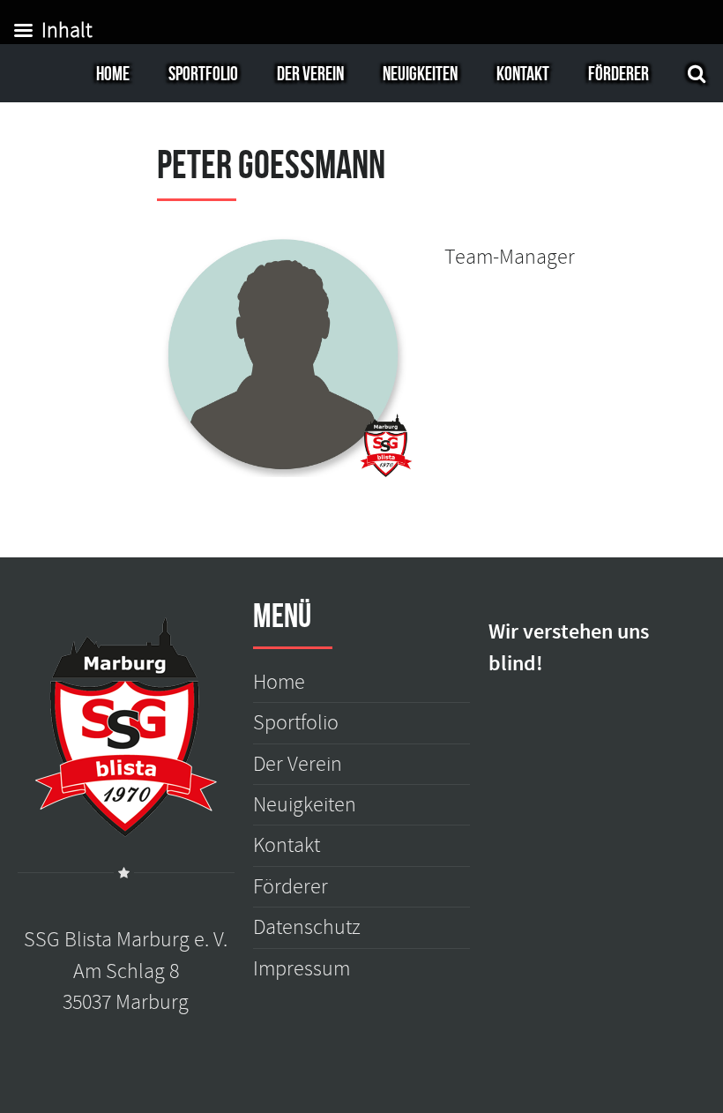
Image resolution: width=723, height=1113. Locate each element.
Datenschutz (307, 927)
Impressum (301, 969)
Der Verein (310, 73)
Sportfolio (203, 73)
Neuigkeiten (420, 73)
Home (113, 73)
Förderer (618, 73)
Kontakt (522, 73)
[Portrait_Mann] (285, 363)
